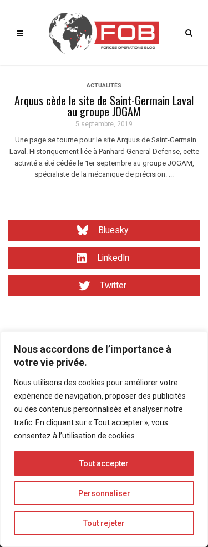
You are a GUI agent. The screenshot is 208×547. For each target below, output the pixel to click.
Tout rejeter (104, 523)
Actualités (104, 85)
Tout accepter (104, 463)
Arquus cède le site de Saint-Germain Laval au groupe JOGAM (104, 106)
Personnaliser (104, 493)
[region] (104, 439)
